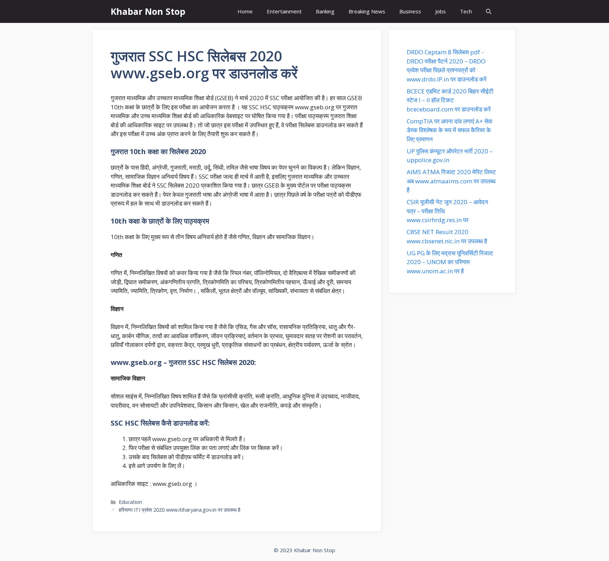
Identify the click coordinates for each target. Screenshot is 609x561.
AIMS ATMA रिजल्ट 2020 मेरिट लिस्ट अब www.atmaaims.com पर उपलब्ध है (451, 181)
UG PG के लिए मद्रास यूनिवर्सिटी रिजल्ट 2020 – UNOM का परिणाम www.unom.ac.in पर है (450, 262)
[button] (488, 11)
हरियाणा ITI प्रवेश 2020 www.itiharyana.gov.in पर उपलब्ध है (179, 509)
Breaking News (367, 11)
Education (130, 502)
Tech (466, 11)
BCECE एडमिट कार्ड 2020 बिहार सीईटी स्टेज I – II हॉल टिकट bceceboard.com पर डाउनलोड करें (450, 100)
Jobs (440, 11)
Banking (325, 11)
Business (410, 11)
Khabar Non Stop (148, 11)
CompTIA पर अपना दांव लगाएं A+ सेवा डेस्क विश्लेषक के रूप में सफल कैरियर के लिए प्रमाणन (449, 130)
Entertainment (284, 11)
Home (245, 11)
